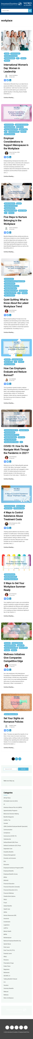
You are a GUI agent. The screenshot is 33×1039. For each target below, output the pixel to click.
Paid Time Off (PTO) (10, 293)
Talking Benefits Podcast (11, 442)
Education (7, 359)
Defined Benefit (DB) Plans (11, 842)
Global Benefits (8, 906)
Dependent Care (24, 430)
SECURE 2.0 (7, 975)
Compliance (7, 833)
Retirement (6, 972)
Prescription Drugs (19, 508)
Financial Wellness (9, 893)
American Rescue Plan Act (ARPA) (13, 807)
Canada (7, 53)
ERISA (5, 877)
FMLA (5, 899)
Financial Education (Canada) (12, 886)
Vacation (7, 650)
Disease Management (9, 855)
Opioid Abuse (8, 508)
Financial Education (10, 645)
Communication (15, 53)
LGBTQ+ (6, 928)
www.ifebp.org (10, 781)
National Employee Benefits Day (12, 940)
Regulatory (6, 969)
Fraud (5, 902)
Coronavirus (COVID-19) (11, 430)
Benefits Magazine (10, 203)
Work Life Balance (9, 134)
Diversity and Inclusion (11, 56)
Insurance (6, 918)
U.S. (18, 58)
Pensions (6, 960)
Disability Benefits (8, 852)
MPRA (5, 934)
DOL (5, 861)
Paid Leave (21, 437)
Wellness (7, 60)
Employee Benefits (10, 58)
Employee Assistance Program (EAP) (14, 281)
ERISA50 (6, 880)
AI (4, 804)
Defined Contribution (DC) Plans (12, 845)
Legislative (6, 925)
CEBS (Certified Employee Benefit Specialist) (15, 826)
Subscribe (23, 769)
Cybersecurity (7, 839)
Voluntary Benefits (14, 131)
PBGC (5, 956)
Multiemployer (7, 937)
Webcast (23, 58)
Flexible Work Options (10, 210)
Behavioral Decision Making (11, 813)
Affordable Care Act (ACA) (11, 801)
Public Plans (7, 966)
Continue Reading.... (9, 97)
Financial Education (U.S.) (11, 890)
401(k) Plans (7, 798)
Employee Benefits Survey (12, 286)
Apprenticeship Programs (10, 810)
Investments (7, 921)
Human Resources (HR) (11, 129)
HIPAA (5, 912)
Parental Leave (8, 953)
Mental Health (23, 129)
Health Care (20, 127)
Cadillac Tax (7, 820)
